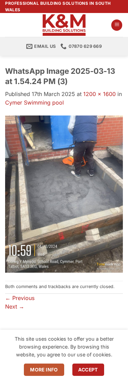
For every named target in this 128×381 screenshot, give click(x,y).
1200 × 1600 (99, 94)
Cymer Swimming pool (34, 102)
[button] (116, 25)
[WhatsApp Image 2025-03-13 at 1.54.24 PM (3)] (64, 193)
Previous (19, 298)
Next (14, 306)
